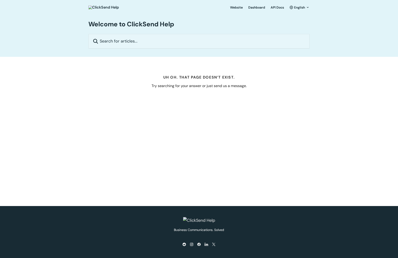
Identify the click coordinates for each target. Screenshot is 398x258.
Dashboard (256, 7)
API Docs (277, 7)
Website (236, 7)
